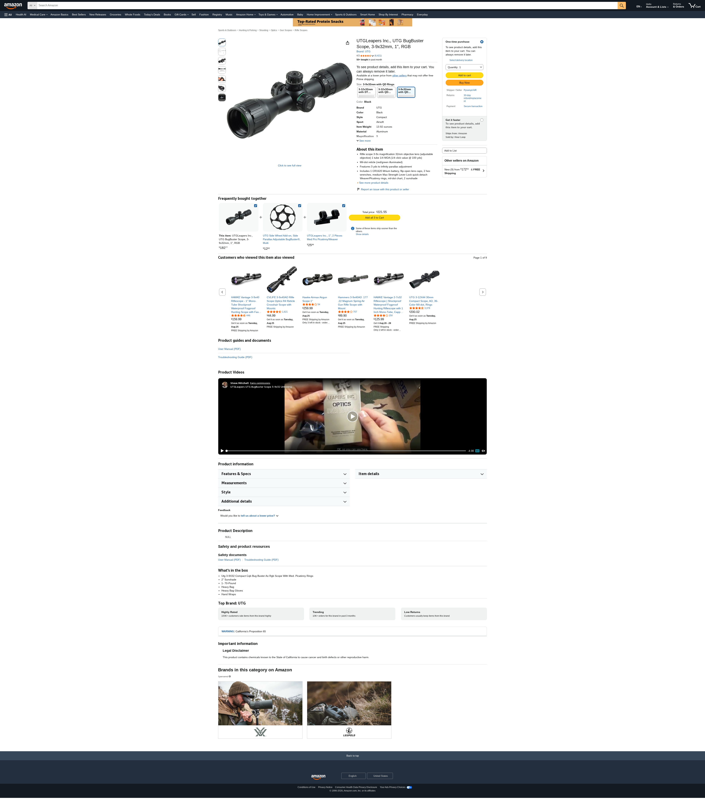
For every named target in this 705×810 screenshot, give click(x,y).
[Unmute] (483, 451)
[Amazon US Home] (318, 777)
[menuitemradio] (477, 450)
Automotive (287, 14)
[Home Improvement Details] (331, 14)
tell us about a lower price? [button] (258, 515)
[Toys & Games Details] (277, 14)
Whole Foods (132, 14)
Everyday (422, 14)
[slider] (346, 450)
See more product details (373, 182)
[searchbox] (327, 5)
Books (167, 14)
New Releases (97, 14)
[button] (8, 14)
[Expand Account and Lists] (668, 7)
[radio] (222, 42)
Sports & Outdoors (346, 14)
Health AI (21, 14)
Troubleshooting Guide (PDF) (235, 357)
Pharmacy (407, 14)
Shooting (263, 30)
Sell (193, 14)
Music (229, 14)
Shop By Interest (388, 14)
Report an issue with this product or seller (385, 189)
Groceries (115, 14)
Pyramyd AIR (470, 90)
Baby (300, 14)
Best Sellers (79, 14)
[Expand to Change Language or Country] (363, 776)
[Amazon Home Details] (255, 14)
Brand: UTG (363, 51)
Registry (217, 14)
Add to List (450, 150)
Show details (362, 234)
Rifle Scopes (301, 30)
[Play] (221, 450)
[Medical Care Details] (47, 14)
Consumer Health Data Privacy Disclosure (356, 787)
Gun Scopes (286, 30)
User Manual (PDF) (229, 348)
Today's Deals (152, 14)
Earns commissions (260, 383)
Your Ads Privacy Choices (392, 787)
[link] (283, 217)
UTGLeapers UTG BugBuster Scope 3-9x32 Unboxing (261, 386)
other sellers (399, 75)
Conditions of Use (306, 787)
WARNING (228, 631)
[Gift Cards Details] (188, 14)
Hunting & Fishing (248, 30)
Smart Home (367, 14)
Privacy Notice (325, 787)
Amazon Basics (59, 14)
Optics (274, 30)
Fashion (204, 14)
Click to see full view (289, 165)
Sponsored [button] (223, 676)
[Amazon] (13, 5)
